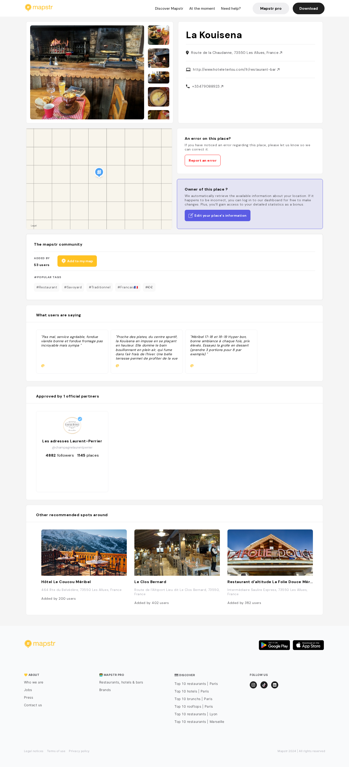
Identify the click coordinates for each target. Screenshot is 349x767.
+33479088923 (206, 86)
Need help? (231, 8)
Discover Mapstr (169, 8)
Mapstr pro (271, 8)
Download (308, 8)
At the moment (202, 8)
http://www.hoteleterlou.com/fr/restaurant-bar (235, 69)
